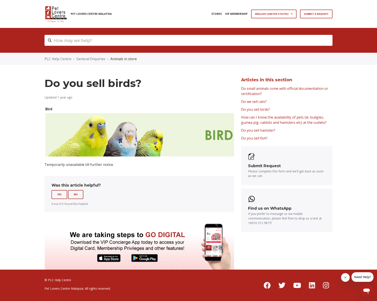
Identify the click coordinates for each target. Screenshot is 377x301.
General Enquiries (90, 58)
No (76, 194)
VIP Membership (236, 14)
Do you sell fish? (254, 138)
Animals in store (123, 58)
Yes (59, 194)
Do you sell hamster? (258, 130)
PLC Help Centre (58, 58)
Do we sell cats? (254, 101)
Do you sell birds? (255, 109)
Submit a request (316, 13)
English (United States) (272, 13)
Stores (216, 14)
